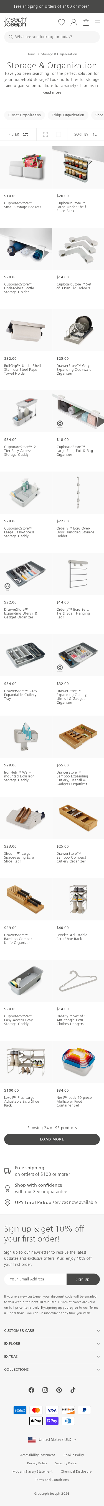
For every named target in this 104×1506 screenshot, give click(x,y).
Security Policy (66, 1463)
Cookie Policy (74, 1455)
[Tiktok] (73, 1390)
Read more (52, 92)
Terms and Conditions (52, 1480)
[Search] (10, 37)
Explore (12, 1343)
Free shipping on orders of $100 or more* (52, 6)
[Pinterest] (59, 1390)
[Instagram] (45, 1390)
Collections (16, 1369)
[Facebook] (31, 1390)
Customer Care (19, 1330)
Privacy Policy (37, 1463)
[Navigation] (97, 22)
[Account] (73, 22)
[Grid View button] (45, 134)
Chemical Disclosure (76, 1471)
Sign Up (83, 1279)
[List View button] (58, 134)
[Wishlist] (61, 22)
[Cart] (86, 22)
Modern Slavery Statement (32, 1471)
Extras (11, 1356)
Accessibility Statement (37, 1455)
